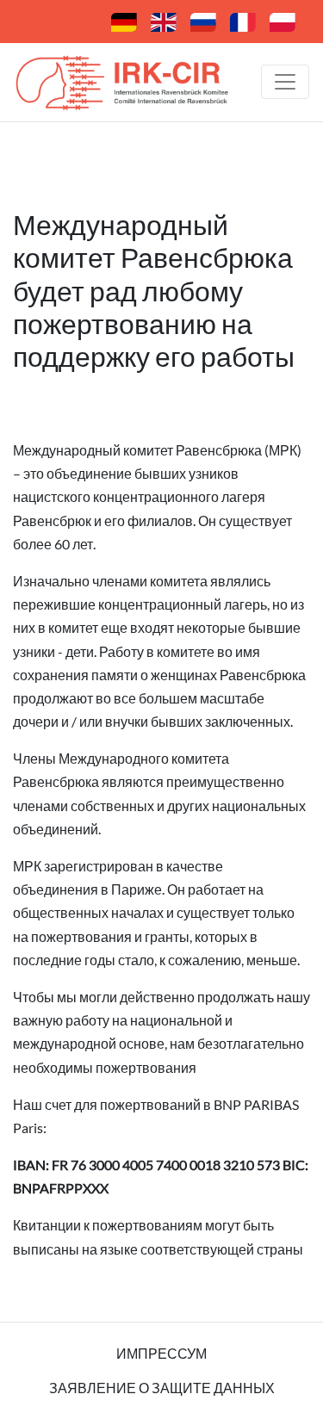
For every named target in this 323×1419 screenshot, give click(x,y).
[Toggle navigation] (285, 82)
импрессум (161, 1353)
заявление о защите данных (162, 1387)
